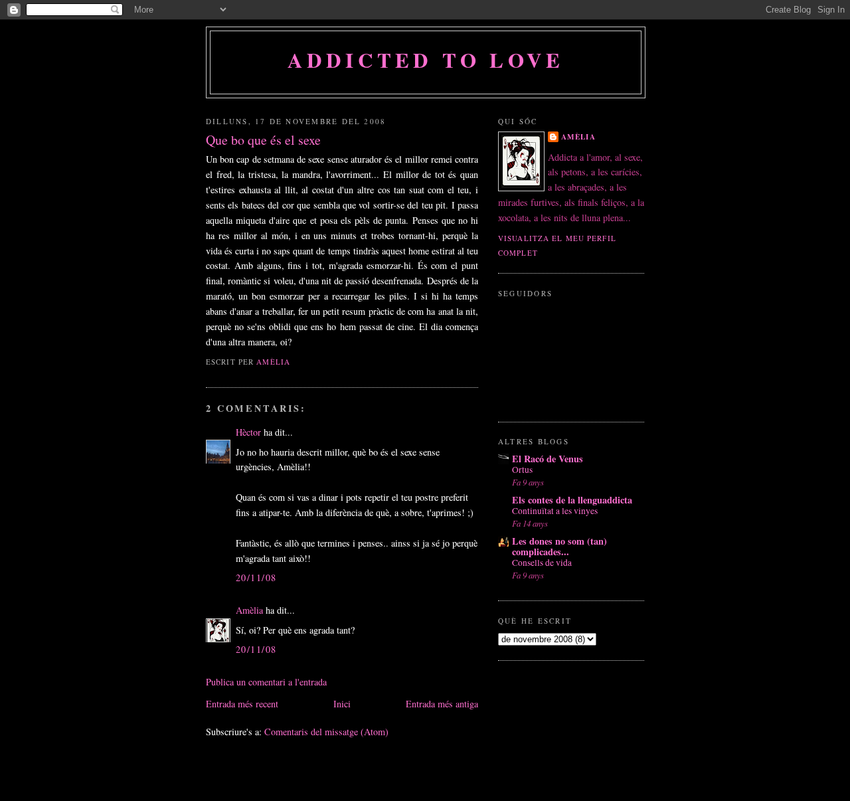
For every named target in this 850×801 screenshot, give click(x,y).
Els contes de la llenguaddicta (572, 500)
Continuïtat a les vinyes (555, 511)
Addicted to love (426, 59)
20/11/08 (256, 577)
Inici (342, 703)
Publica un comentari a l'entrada (266, 681)
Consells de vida (542, 563)
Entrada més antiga (442, 703)
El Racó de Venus (547, 459)
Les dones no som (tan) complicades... (559, 546)
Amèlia (249, 610)
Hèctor (248, 432)
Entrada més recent (242, 703)
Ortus (522, 470)
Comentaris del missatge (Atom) (326, 731)
